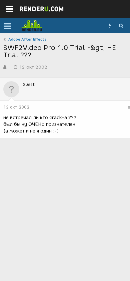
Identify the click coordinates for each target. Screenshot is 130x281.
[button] (7, 26)
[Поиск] (121, 26)
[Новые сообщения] (109, 26)
